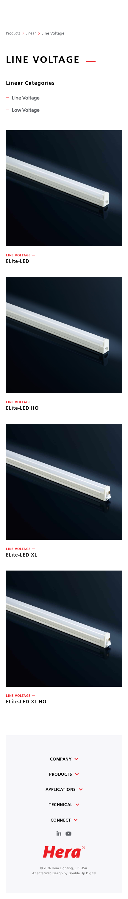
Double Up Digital (82, 873)
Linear (31, 33)
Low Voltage (26, 109)
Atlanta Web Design (47, 873)
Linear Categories (30, 83)
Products (13, 33)
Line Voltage (26, 97)
